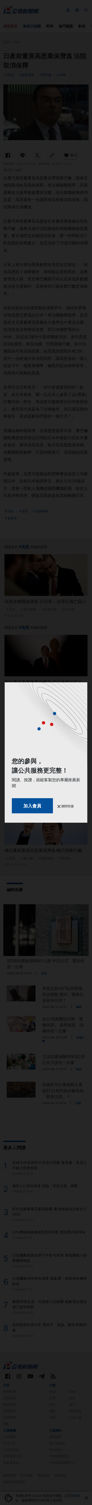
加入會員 (32, 805)
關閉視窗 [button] (67, 806)
